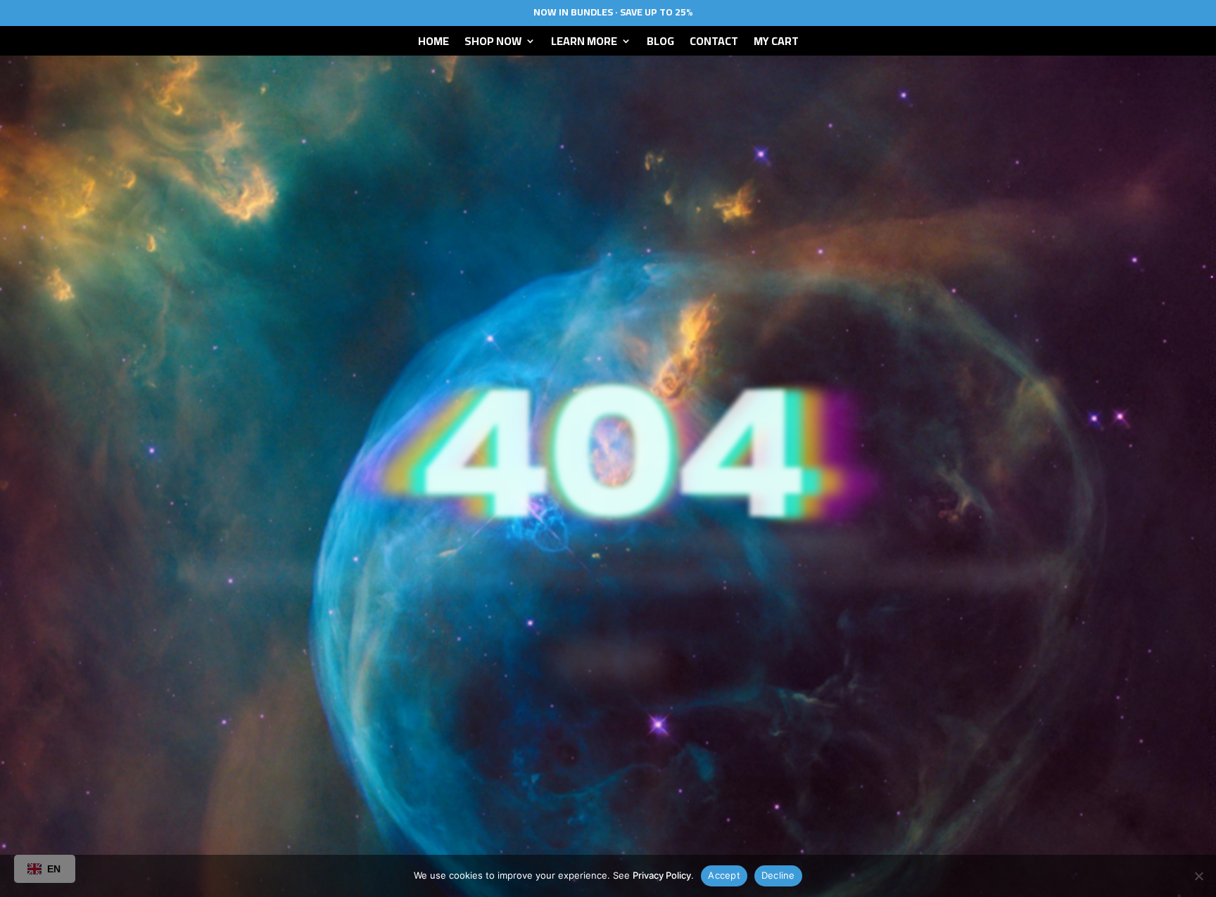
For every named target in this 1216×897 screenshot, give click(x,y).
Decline (778, 875)
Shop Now (492, 43)
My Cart (776, 43)
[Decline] (1198, 876)
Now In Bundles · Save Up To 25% (613, 12)
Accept (724, 875)
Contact (714, 43)
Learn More (584, 43)
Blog (660, 43)
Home (433, 43)
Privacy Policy (662, 875)
